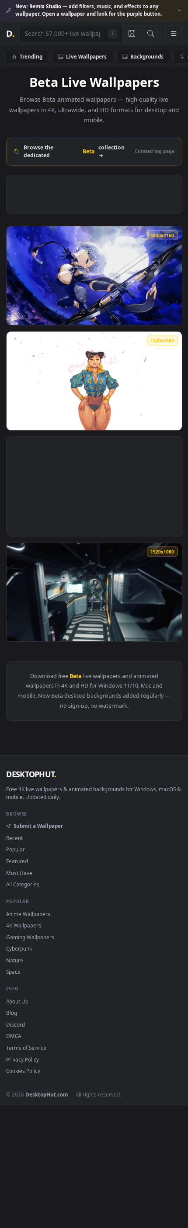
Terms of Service (26, 1047)
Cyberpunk (19, 948)
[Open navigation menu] (173, 33)
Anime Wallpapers (28, 913)
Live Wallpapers (86, 56)
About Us (17, 1001)
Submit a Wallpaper (38, 825)
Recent (14, 837)
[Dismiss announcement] (179, 10)
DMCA (13, 1035)
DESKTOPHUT (31, 774)
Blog (11, 1012)
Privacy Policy (22, 1059)
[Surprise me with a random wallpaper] (131, 33)
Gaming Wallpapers (30, 937)
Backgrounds (147, 56)
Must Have (19, 872)
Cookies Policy (23, 1070)
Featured (17, 861)
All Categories (22, 884)
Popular (15, 849)
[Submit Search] (150, 33)
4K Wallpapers (23, 925)
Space (13, 971)
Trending (31, 56)
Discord (15, 1024)
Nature (14, 960)
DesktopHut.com (46, 1094)
